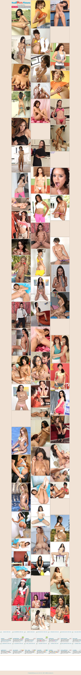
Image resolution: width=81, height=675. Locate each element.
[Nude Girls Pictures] (21, 2)
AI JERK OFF (21, 7)
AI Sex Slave (14, 7)
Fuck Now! (27, 7)
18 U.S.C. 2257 (42, 673)
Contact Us (51, 673)
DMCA (46, 673)
